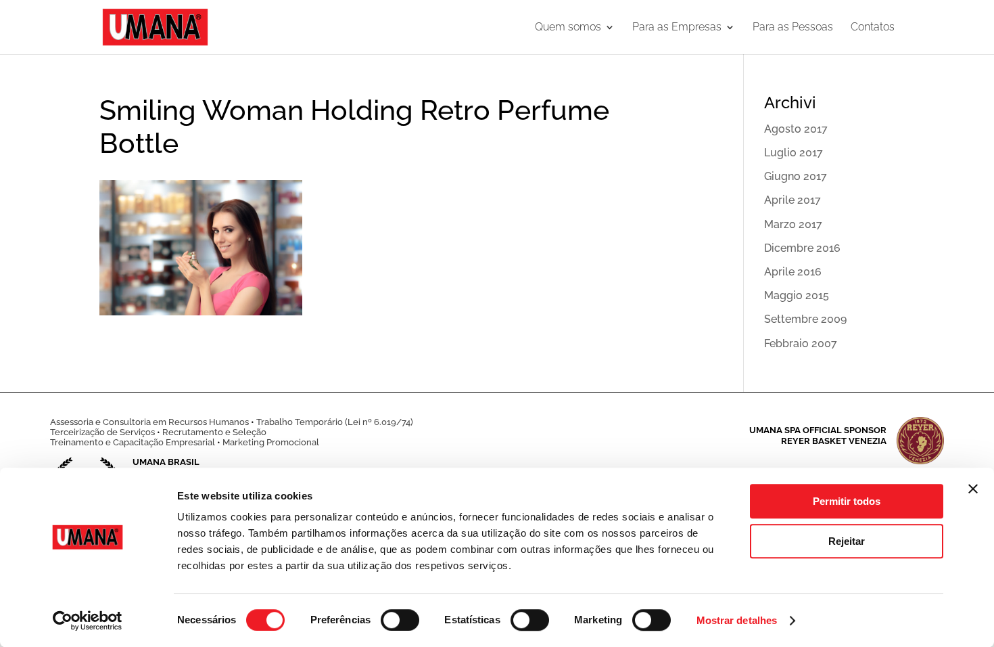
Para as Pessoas (793, 27)
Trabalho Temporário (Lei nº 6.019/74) (334, 422)
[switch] (400, 620)
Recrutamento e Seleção (214, 432)
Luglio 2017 (793, 152)
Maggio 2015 (796, 295)
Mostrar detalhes (737, 620)
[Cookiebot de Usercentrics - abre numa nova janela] (87, 620)
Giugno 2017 (795, 176)
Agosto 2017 (796, 128)
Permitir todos (846, 501)
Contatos (873, 27)
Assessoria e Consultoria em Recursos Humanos (149, 422)
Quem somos (568, 27)
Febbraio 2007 (800, 343)
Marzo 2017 (793, 224)
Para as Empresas (676, 27)
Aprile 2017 (792, 200)
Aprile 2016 (793, 271)
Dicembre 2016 (802, 248)
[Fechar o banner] (973, 488)
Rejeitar (846, 541)
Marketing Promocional (270, 442)
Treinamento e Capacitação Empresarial (132, 442)
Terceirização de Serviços (102, 432)
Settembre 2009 (805, 319)
